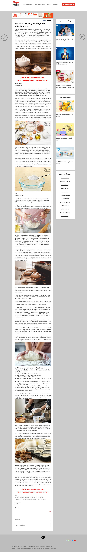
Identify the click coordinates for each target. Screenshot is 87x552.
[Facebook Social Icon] (66, 540)
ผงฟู (43, 497)
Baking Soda (26, 499)
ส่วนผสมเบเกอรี (18, 499)
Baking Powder (32, 499)
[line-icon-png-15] (68, 540)
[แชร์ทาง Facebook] (15, 507)
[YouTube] (75, 540)
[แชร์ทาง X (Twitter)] (18, 507)
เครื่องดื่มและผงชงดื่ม (16, 548)
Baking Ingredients (41, 499)
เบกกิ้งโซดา (39, 497)
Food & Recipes (18, 502)
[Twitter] (72, 540)
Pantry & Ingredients (19, 497)
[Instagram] (70, 540)
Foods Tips (17, 503)
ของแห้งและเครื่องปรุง (30, 497)
